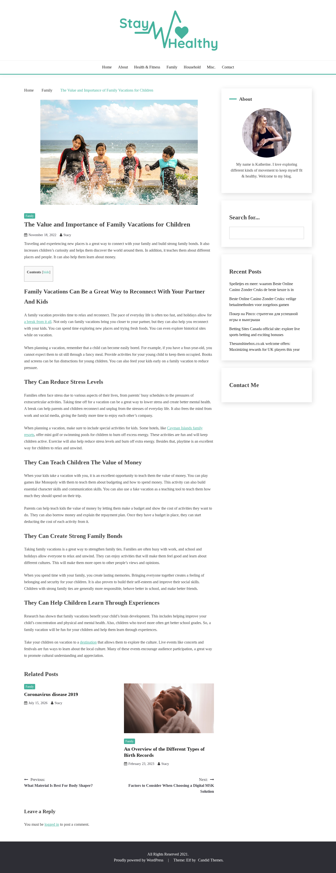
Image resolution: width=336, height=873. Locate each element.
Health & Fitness (147, 67)
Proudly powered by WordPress (139, 860)
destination (88, 642)
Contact (228, 67)
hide (46, 272)
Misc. (211, 67)
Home (107, 67)
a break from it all (37, 322)
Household (192, 67)
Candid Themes (210, 860)
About (123, 67)
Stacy (67, 235)
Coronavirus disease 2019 (51, 694)
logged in (52, 824)
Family (172, 67)
